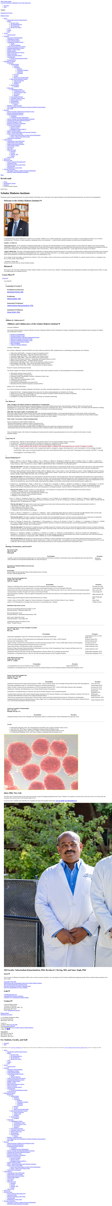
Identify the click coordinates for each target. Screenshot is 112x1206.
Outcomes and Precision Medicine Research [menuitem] (18, 120)
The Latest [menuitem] (10, 148)
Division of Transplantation (17, 334)
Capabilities (13, 1147)
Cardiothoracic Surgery (13, 1071)
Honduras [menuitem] (13, 151)
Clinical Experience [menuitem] (19, 80)
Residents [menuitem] (16, 65)
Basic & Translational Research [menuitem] (15, 113)
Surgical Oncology (12, 1085)
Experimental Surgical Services (15, 1146)
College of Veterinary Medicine (18, 344)
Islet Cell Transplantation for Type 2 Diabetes (15, 987)
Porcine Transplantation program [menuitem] (18, 58)
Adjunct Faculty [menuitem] (11, 34)
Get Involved (10, 1178)
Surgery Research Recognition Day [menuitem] (16, 162)
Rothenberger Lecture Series (14, 1199)
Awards (16, 1108)
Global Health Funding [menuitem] (13, 145)
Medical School (5, 15)
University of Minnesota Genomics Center (21, 340)
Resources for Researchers (14, 1156)
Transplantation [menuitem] (11, 57)
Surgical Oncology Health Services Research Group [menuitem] (20, 111)
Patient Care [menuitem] (7, 159)
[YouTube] (7, 1029)
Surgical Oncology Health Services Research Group (20, 1143)
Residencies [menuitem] (10, 63)
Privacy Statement (69, 1047)
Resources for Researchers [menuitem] (14, 125)
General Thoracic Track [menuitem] (20, 92)
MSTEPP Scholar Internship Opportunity (18, 1204)
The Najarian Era (14, 1057)
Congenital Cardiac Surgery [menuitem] (17, 98)
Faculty (6, 1065)
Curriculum (17, 1099)
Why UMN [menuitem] (10, 108)
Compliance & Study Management (19, 1149)
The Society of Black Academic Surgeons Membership (21, 1202)
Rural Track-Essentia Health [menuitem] (21, 77)
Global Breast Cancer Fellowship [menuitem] (15, 141)
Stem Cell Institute (15, 343)
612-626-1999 (13, 1024)
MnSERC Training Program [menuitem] (14, 105)
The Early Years (14, 1054)
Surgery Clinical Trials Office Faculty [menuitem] (20, 136)
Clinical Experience (19, 1112)
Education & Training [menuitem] (9, 61)
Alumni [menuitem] (12, 43)
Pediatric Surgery (11, 1082)
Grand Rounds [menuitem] (11, 166)
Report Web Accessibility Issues (80, 1047)
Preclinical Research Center (17, 336)
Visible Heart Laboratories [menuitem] (14, 138)
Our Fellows (17, 1125)
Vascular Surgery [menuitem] (11, 60)
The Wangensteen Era (16, 1056)
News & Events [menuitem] (8, 160)
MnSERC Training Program (14, 1137)
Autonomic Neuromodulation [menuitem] (14, 37)
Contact (9, 1062)
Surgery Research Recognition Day (16, 1193)
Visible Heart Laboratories (14, 1170)
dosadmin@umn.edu (9, 1026)
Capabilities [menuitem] (13, 116)
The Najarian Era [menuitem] (14, 26)
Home (5, 182)
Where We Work (11, 1181)
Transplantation (11, 1088)
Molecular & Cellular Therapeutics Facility (21, 339)
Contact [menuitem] (9, 30)
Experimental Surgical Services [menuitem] (15, 114)
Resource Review (15, 1159)
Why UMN (10, 1140)
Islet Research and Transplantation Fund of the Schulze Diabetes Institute (23, 983)
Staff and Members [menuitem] (15, 45)
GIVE (8, 1060)
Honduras (13, 1183)
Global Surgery (8, 1171)
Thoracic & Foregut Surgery (14, 1087)
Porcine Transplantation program (18, 1090)
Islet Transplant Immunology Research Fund (15, 984)
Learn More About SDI (10, 981)
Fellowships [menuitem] (10, 88)
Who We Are (10, 1189)
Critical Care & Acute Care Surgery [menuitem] (16, 46)
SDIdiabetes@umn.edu (14, 1010)
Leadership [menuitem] (20, 71)
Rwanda (12, 1184)
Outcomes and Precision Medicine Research (18, 1152)
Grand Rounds (11, 1198)
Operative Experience (22, 1102)
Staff (8, 1063)
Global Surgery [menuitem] (8, 139)
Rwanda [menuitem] (12, 153)
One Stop (6, 5)
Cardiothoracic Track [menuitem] (19, 91)
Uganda (12, 1187)
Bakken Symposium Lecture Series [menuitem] (16, 164)
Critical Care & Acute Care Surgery (16, 1078)
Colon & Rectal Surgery (13, 1072)
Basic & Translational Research (15, 1145)
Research (6, 185)
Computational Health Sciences (15, 1074)
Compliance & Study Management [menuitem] (19, 117)
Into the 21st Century (15, 1059)
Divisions (6, 1068)
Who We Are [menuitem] (10, 157)
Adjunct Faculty (11, 1066)
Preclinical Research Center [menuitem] (14, 122)
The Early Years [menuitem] (14, 23)
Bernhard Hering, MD (15, 292)
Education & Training (9, 1093)
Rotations (19, 1100)
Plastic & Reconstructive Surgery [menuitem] (15, 52)
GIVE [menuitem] (8, 29)
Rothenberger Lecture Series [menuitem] (14, 167)
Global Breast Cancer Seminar (15, 1174)
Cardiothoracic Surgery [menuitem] (13, 39)
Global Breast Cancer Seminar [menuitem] (15, 142)
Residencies (10, 1094)
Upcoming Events (12, 1195)
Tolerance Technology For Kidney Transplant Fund (17, 986)
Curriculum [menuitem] (17, 67)
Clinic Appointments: (6, 1027)
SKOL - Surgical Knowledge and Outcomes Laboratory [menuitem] (21, 132)
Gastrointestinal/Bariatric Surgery (15, 1080)
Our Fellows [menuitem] (17, 94)
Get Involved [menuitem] (10, 147)
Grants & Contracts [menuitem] (15, 126)
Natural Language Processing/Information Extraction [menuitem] (21, 119)
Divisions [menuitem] (6, 36)
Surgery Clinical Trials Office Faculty (20, 1168)
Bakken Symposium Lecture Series (16, 1196)
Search (3, 10)
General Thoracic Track (20, 1124)
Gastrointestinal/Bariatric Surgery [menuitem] (15, 48)
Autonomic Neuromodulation (14, 1069)
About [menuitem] (5, 18)
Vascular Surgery (11, 1091)
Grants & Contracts (15, 1158)
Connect (3, 1029)
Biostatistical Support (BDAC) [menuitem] (18, 129)
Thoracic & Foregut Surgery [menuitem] (14, 55)
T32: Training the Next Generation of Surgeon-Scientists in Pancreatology (26, 1139)
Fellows (16, 1136)
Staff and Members (15, 1077)
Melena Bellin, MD (14, 299)
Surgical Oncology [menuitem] (12, 54)
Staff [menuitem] (8, 32)
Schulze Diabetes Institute (14, 1162)
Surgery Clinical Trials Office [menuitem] (14, 133)
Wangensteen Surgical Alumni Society (17, 1051)
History (9, 1053)
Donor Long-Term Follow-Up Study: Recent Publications (25, 1167)
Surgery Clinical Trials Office (14, 1165)
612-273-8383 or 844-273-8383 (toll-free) (22, 1027)
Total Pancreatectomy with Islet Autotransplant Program (24, 337)
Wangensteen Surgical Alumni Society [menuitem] (17, 20)
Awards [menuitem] (16, 76)
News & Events (8, 1192)
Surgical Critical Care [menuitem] (16, 99)
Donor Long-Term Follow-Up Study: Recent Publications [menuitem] (25, 135)
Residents (16, 1097)
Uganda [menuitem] (12, 156)
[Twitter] (6, 1029)
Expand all (5, 278)
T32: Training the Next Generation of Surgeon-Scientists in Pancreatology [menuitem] (26, 107)
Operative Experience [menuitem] (22, 70)
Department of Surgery (7, 13)
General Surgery (14, 1096)
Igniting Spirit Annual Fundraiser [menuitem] (15, 144)
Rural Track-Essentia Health (21, 1109)
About (5, 1050)
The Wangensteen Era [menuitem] (16, 24)
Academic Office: (5, 1024)
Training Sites (17, 1113)
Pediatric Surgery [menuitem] (11, 51)
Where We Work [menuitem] (11, 150)
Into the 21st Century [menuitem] (15, 27)
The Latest (10, 1180)
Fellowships (10, 1119)
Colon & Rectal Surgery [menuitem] (13, 40)
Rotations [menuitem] (19, 68)
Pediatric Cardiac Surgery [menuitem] (13, 49)
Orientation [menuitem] (20, 73)
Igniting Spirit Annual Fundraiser (15, 1176)
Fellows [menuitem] (16, 104)
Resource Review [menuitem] (15, 128)
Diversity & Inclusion (9, 1201)
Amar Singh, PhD (13, 312)
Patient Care (7, 1190)
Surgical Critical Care (16, 1131)
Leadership (20, 1103)
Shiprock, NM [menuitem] (14, 154)
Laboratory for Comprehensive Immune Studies (16, 997)
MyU (5, 7)
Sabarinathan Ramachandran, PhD (20, 305)
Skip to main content (6, 1)
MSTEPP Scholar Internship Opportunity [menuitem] (18, 172)
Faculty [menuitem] (6, 33)
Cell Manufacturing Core (10, 994)
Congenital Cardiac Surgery (17, 1130)
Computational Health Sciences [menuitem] (15, 42)
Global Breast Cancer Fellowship (15, 1173)
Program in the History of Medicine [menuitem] (16, 123)
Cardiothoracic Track (19, 1122)
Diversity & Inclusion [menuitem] (9, 169)
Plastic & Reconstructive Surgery (15, 1084)
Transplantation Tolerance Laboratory (13, 996)
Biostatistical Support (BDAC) (18, 1161)
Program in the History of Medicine (16, 1155)
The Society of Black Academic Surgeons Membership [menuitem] (21, 170)
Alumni (12, 1075)
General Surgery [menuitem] (14, 64)
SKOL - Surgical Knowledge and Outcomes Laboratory (21, 1164)
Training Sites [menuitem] (17, 82)
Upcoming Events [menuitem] (12, 163)
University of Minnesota (16, 1047)
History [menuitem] (9, 21)
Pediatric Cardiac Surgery (13, 1081)
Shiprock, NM (14, 1186)
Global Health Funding (13, 1177)
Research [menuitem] (16, 74)
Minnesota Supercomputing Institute (19, 341)
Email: (2, 1026)
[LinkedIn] (9, 1029)
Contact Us (3, 1023)
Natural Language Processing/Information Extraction (21, 1150)
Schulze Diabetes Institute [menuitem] (14, 130)
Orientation (20, 1105)
